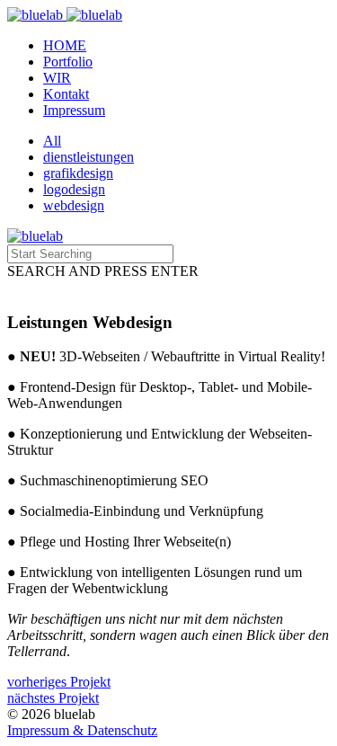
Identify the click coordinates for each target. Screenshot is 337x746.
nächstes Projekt (53, 698)
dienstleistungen (88, 156)
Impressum (74, 110)
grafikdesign (78, 173)
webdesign (73, 205)
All (52, 140)
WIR (57, 77)
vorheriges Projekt (59, 681)
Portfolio (68, 61)
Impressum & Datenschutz (82, 730)
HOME (64, 45)
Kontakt (66, 94)
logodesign (74, 189)
